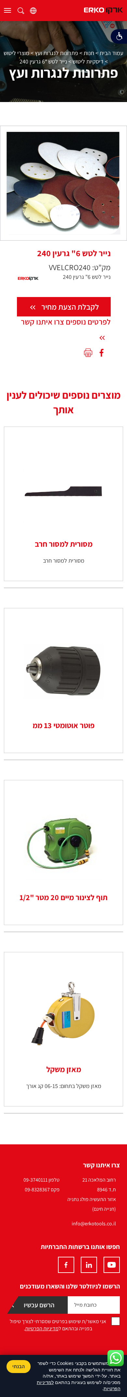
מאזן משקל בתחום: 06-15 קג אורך (63, 1086)
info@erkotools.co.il (94, 1223)
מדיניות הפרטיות (42, 1328)
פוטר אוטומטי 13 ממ (63, 725)
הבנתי (18, 1366)
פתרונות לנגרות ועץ (56, 53)
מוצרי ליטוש (16, 53)
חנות (89, 53)
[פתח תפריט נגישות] (119, 36)
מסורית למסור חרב (63, 544)
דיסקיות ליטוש (88, 61)
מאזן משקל (63, 1069)
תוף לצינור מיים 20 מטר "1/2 (63, 897)
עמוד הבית (111, 53)
